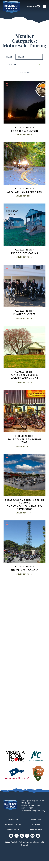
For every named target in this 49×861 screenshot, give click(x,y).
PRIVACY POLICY (13, 829)
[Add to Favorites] (7, 84)
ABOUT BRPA (36, 819)
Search (9, 57)
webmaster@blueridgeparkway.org (33, 810)
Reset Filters (24, 72)
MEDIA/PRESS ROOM (13, 824)
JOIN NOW (36, 824)
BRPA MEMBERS (36, 829)
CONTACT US (13, 819)
